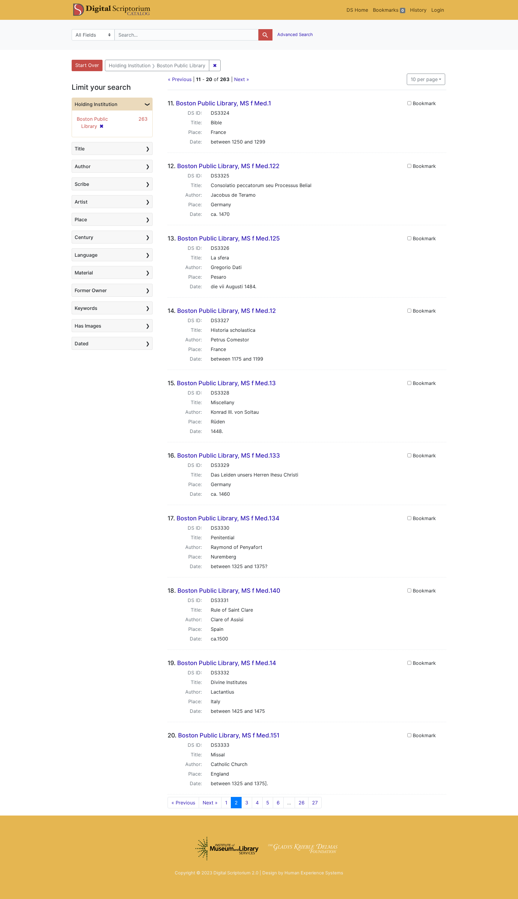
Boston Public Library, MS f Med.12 (226, 310)
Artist (81, 202)
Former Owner (91, 290)
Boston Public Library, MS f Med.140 (228, 590)
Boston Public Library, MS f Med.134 (228, 518)
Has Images (88, 326)
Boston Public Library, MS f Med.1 (223, 103)
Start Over (87, 65)
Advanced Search (294, 34)
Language (86, 255)
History (418, 10)
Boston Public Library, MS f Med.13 (226, 383)
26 (302, 803)
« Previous (180, 79)
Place (81, 219)
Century (84, 237)
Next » (241, 79)
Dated (81, 344)
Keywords (86, 308)
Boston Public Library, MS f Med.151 (228, 735)
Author (83, 166)
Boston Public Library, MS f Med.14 (226, 663)
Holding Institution (96, 104)
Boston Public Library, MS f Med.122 (228, 166)
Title (80, 149)
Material (84, 273)
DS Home (357, 10)
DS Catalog (117, 9)
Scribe (82, 184)
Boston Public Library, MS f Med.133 (228, 455)
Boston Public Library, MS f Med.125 (228, 238)
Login (437, 10)
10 (424, 79)
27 (315, 803)
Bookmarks (388, 10)
